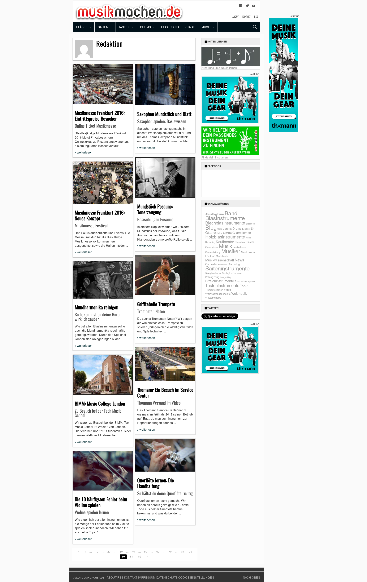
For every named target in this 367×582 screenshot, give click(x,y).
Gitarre (227, 233)
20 (108, 551)
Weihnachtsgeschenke (218, 293)
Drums (145, 27)
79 (190, 551)
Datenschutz (166, 577)
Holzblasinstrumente (225, 236)
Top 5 (244, 285)
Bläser (82, 27)
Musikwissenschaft (219, 259)
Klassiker (240, 242)
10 (96, 551)
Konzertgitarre (211, 247)
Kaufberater (225, 241)
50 (145, 551)
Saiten (103, 27)
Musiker (230, 251)
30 (121, 551)
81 (131, 556)
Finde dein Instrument (214, 157)
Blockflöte (250, 223)
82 (139, 556)
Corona (227, 228)
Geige (219, 232)
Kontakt (246, 16)
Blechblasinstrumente (225, 223)
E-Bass (246, 228)
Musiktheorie (222, 256)
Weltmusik (239, 293)
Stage (190, 27)
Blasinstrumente (225, 218)
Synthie (251, 281)
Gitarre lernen (241, 232)
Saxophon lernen (213, 273)
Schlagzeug (212, 277)
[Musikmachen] (129, 11)
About (235, 16)
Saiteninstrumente (227, 268)
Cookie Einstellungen (196, 577)
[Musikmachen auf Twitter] (247, 7)
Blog (211, 227)
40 (133, 551)
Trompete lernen (214, 289)
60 (157, 551)
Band (231, 213)
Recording (170, 27)
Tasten (124, 27)
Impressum (147, 577)
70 (170, 551)
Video (227, 289)
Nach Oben (251, 577)
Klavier (250, 242)
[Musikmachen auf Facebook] (241, 7)
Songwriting (225, 277)
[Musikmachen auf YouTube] (254, 7)
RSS (256, 16)
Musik (206, 27)
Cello (219, 228)
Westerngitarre (213, 297)
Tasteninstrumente (222, 285)
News (239, 260)
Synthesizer (241, 281)
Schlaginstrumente (232, 273)
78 (182, 551)
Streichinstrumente (219, 280)
